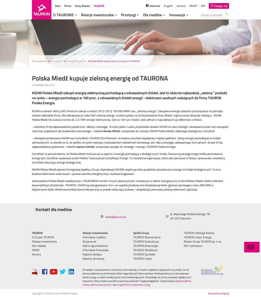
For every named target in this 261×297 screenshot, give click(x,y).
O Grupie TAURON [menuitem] (43, 237)
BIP (203, 6)
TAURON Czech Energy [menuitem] (197, 237)
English (168, 6)
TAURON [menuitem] (37, 233)
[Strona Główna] (41, 9)
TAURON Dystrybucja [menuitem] (146, 241)
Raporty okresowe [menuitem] (93, 258)
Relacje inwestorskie (98, 15)
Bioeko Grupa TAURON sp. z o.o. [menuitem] (203, 241)
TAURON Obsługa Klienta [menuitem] (199, 233)
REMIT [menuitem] (36, 250)
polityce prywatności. (101, 284)
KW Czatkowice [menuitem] (193, 246)
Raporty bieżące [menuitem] (92, 254)
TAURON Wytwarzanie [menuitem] (147, 237)
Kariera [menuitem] (36, 254)
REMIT (193, 6)
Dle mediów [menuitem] (39, 246)
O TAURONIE (64, 15)
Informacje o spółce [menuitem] (94, 237)
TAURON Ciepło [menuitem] (142, 258)
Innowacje (177, 15)
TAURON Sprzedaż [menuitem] (144, 254)
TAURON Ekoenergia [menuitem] (145, 246)
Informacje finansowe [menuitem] (95, 250)
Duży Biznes (82, 6)
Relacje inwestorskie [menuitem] (44, 241)
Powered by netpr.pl (218, 293)
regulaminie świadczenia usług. (134, 284)
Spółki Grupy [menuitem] (141, 233)
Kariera (181, 6)
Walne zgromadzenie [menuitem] (95, 246)
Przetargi (129, 15)
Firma (67, 6)
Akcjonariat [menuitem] (89, 241)
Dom (58, 6)
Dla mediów (153, 15)
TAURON (99, 6)
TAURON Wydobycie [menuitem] (145, 250)
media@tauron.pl (115, 217)
